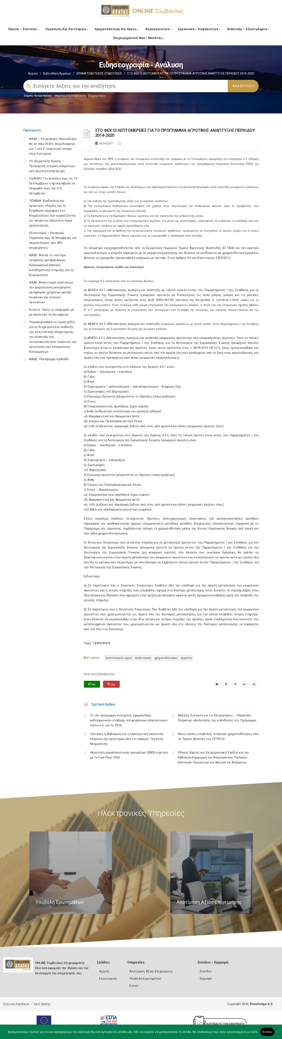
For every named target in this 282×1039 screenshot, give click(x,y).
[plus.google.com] (244, 684)
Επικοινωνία (108, 978)
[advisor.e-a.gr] (254, 684)
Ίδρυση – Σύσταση (23, 29)
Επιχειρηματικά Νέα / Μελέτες (138, 38)
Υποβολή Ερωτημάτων (145, 978)
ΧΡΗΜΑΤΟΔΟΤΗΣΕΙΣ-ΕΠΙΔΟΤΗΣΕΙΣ (99, 73)
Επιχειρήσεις (96, 95)
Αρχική (33, 73)
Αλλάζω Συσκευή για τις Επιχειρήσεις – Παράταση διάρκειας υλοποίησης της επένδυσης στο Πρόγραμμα (217, 718)
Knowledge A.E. (262, 1004)
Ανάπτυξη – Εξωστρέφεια (247, 29)
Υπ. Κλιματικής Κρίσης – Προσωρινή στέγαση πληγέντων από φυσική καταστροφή (52, 166)
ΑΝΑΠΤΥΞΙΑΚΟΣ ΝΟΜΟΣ (118, 657)
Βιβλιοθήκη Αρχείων (57, 73)
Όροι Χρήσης (42, 1003)
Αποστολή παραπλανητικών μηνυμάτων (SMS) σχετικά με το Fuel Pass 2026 (129, 755)
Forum (134, 986)
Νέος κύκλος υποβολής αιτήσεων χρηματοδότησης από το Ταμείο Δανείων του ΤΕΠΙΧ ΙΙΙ (218, 736)
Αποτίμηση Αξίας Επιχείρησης (151, 971)
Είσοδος (206, 971)
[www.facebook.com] (226, 684)
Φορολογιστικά (157, 29)
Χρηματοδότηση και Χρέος (116, 29)
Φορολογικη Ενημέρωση (70, 95)
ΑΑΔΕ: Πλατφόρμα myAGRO (49, 359)
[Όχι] (277, 1034)
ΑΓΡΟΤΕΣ (186, 657)
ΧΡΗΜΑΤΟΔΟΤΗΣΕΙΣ (166, 657)
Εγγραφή (206, 978)
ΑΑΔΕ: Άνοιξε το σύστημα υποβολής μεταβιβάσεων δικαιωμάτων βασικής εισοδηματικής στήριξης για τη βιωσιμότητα (51, 265)
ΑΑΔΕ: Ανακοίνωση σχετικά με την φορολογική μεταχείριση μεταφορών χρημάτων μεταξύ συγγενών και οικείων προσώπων (51, 292)
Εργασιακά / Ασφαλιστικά (198, 29)
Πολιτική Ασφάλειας (16, 1003)
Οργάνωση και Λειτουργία (66, 29)
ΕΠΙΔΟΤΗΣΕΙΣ (143, 657)
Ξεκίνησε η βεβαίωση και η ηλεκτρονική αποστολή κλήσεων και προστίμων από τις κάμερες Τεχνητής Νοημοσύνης (127, 739)
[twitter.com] (217, 684)
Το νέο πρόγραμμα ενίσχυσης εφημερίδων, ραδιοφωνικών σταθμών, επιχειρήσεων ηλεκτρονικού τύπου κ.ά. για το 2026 (129, 720)
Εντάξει (267, 1031)
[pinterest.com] (235, 684)
